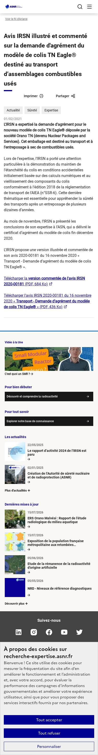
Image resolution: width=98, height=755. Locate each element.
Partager (62, 96)
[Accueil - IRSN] (14, 6)
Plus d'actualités (16, 490)
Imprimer (31, 96)
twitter (79, 632)
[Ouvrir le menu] (89, 6)
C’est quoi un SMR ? (17, 374)
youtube (64, 632)
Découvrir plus (14, 603)
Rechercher (80, 6)
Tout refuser (49, 733)
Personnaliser (49, 746)
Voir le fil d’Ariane (16, 19)
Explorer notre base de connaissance (30, 421)
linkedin (18, 632)
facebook (49, 632)
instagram (34, 632)
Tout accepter (49, 720)
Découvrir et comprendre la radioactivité (32, 396)
